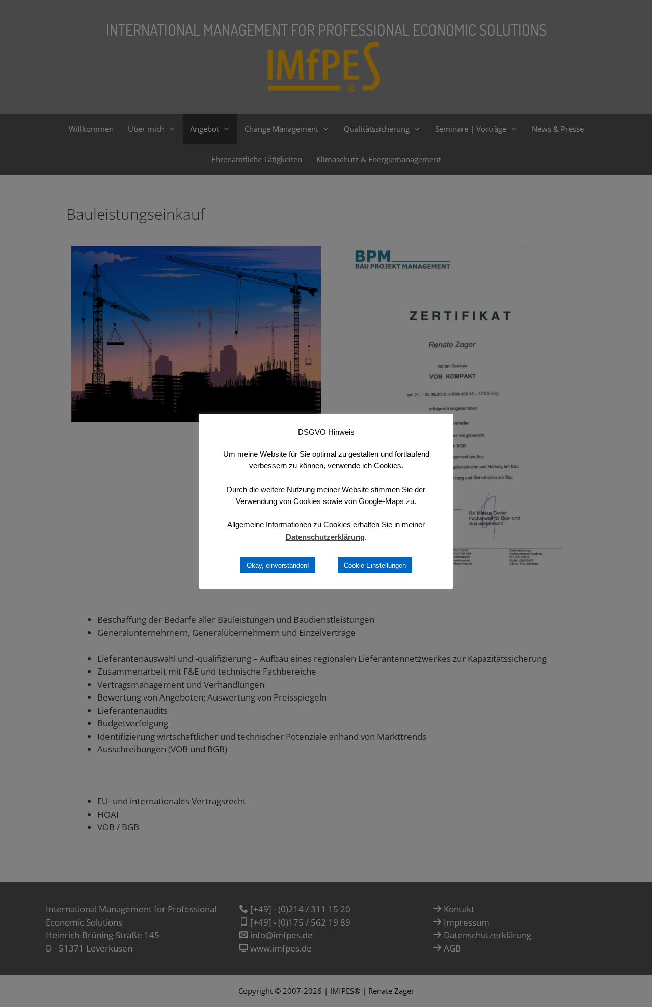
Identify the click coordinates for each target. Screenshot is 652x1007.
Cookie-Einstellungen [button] (375, 565)
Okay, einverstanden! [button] (278, 565)
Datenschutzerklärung (325, 537)
